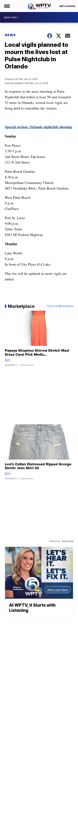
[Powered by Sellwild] (67, 541)
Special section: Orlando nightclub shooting (38, 126)
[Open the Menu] (6, 6)
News (10, 35)
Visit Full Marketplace (60, 306)
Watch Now (66, 6)
